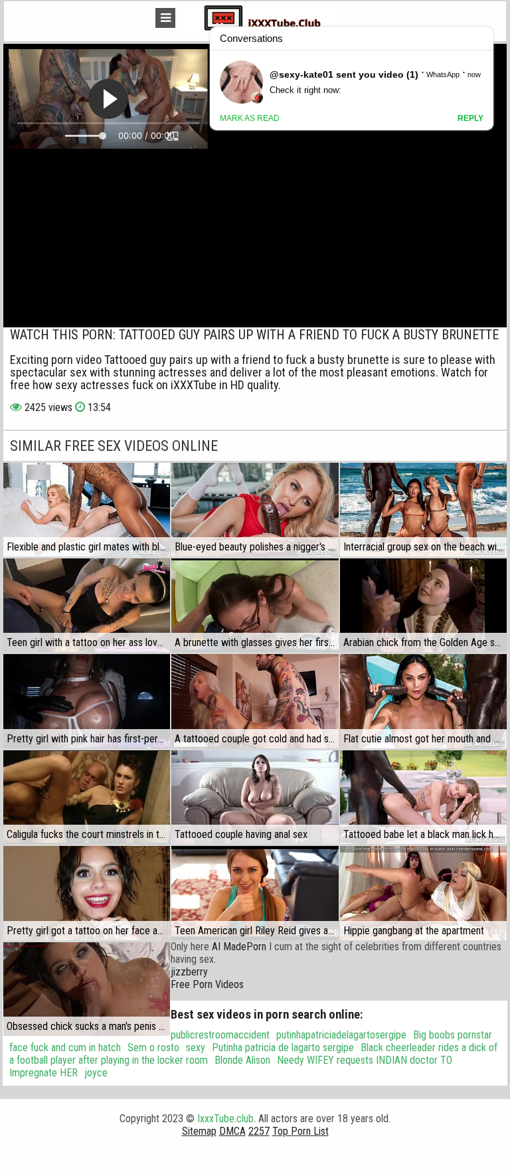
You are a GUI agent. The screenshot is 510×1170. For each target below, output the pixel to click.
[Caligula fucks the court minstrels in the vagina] (86, 797)
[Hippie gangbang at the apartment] (423, 893)
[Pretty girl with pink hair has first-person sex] (86, 701)
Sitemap (199, 1131)
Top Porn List (300, 1131)
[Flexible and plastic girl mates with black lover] (86, 509)
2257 (259, 1131)
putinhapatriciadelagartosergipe (341, 1035)
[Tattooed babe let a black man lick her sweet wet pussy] (423, 797)
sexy (195, 1047)
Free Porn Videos (207, 984)
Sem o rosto (153, 1047)
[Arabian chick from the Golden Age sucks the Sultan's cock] (423, 605)
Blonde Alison (242, 1060)
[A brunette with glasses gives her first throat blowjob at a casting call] (254, 605)
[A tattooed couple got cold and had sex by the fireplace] (254, 701)
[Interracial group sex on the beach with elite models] (423, 509)
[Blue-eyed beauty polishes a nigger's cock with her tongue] (254, 509)
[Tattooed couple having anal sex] (254, 797)
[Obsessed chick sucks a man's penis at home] (86, 989)
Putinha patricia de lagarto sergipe (283, 1047)
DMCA (232, 1131)
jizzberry (189, 971)
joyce (96, 1072)
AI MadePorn (239, 946)
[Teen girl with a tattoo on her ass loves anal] (86, 605)
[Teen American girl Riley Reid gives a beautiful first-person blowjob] (254, 893)
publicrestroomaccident (220, 1035)
